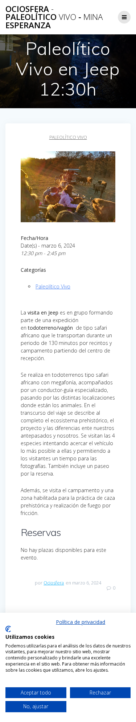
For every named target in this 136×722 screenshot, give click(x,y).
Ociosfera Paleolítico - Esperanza (54, 17)
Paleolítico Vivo (68, 137)
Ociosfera (54, 583)
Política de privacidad (80, 621)
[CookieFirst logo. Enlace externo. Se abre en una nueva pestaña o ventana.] (8, 629)
